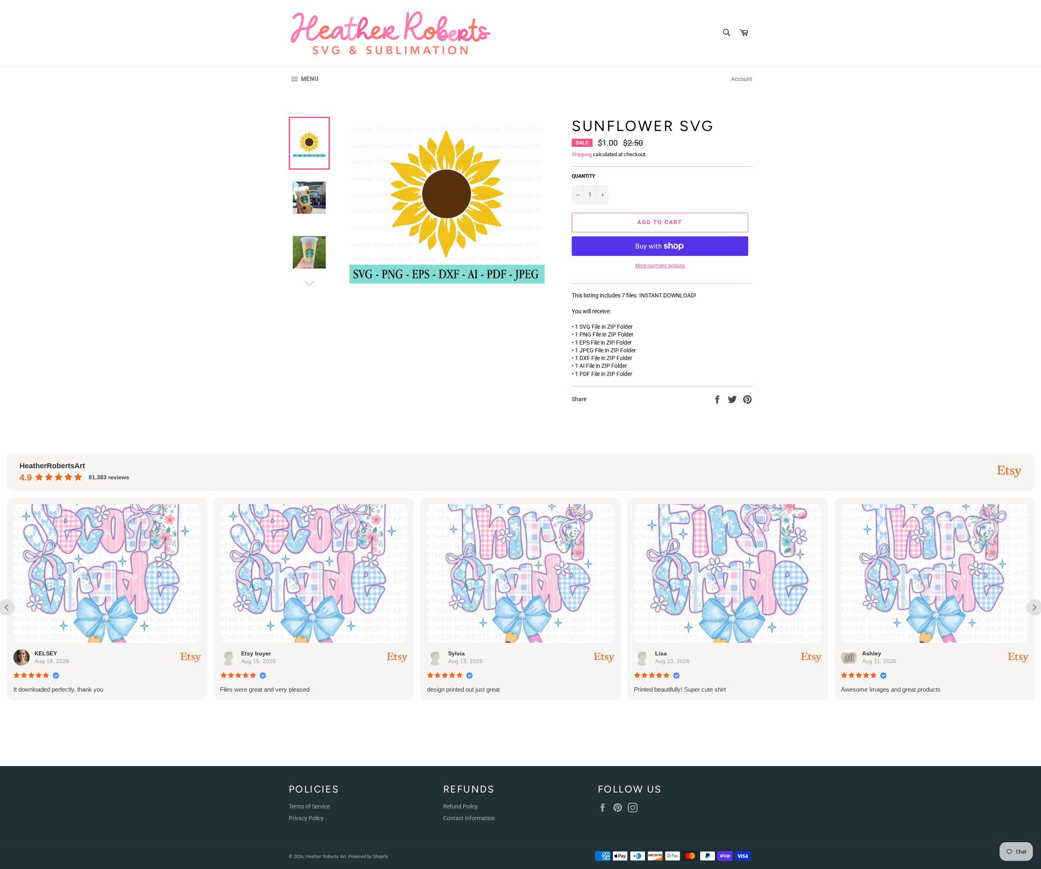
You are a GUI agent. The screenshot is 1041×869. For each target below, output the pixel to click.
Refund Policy (460, 806)
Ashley (871, 653)
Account (741, 79)
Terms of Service (309, 806)
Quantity (583, 176)
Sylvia (456, 653)
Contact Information (469, 818)
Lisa (660, 653)
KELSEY (45, 653)
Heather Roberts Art (325, 856)
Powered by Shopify (368, 856)
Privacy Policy (306, 818)
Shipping (582, 154)
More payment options (660, 266)
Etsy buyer (256, 653)
